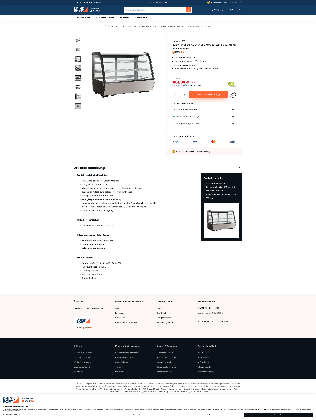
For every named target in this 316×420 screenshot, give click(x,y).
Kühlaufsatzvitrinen (82, 362)
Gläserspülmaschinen (166, 362)
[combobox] (158, 10)
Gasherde (119, 367)
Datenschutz (120, 317)
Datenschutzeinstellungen (126, 322)
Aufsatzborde (203, 362)
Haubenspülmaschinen (166, 367)
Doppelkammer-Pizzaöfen (126, 353)
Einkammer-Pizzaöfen (124, 357)
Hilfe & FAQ (161, 313)
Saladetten (79, 371)
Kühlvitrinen (133, 26)
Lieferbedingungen (165, 322)
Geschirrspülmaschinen (167, 357)
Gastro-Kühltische (82, 357)
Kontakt (160, 308)
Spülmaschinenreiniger (166, 353)
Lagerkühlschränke (82, 367)
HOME (113, 26)
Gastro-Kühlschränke (83, 353)
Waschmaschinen (164, 371)
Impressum (120, 313)
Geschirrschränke (205, 371)
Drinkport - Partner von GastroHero (89, 308)
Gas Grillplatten (121, 362)
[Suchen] (188, 9)
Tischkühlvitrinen (148, 26)
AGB (117, 308)
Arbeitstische (203, 357)
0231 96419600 (208, 308)
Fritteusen (119, 371)
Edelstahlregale (204, 367)
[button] (240, 10)
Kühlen (121, 26)
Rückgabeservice (164, 317)
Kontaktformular (221, 321)
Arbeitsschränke (205, 353)
